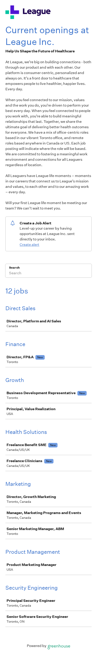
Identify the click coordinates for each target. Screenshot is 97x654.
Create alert (29, 244)
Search (14, 268)
